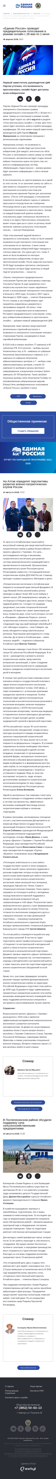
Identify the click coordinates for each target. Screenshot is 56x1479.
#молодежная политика (28, 1109)
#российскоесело (28, 1368)
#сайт (28, 403)
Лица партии (36, 1386)
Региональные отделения (11, 1392)
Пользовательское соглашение (28, 1449)
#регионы (37, 396)
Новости (37, 13)
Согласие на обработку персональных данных (28, 1456)
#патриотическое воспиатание (28, 1102)
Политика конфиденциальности (28, 1451)
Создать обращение (28, 431)
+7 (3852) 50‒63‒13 (28, 1408)
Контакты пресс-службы (16, 1397)
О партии (9, 1386)
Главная (6, 13)
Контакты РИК (37, 1391)
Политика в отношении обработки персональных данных (28, 1453)
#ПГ (18, 396)
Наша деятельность (21, 13)
